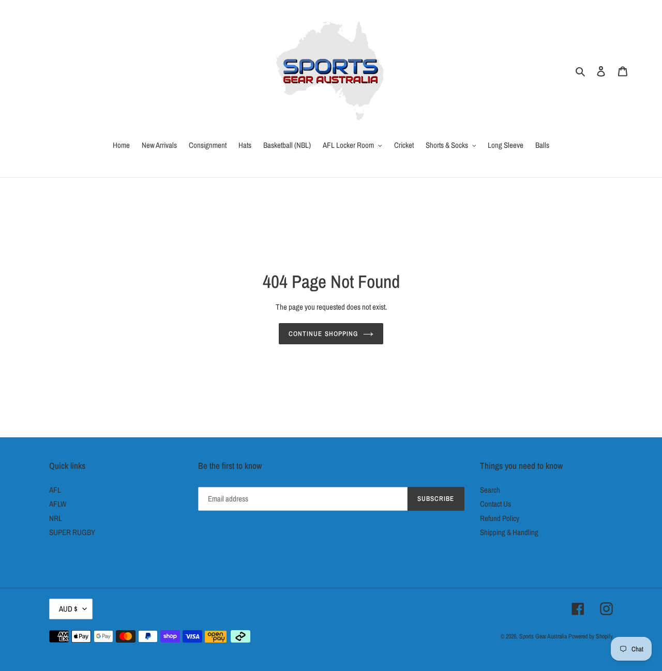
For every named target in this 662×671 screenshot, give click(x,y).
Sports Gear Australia (543, 636)
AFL (55, 489)
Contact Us (495, 503)
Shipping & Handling (509, 532)
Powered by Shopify (590, 636)
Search (490, 489)
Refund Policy (499, 518)
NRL (55, 518)
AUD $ (68, 608)
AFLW (58, 503)
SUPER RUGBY (72, 532)
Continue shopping (323, 333)
